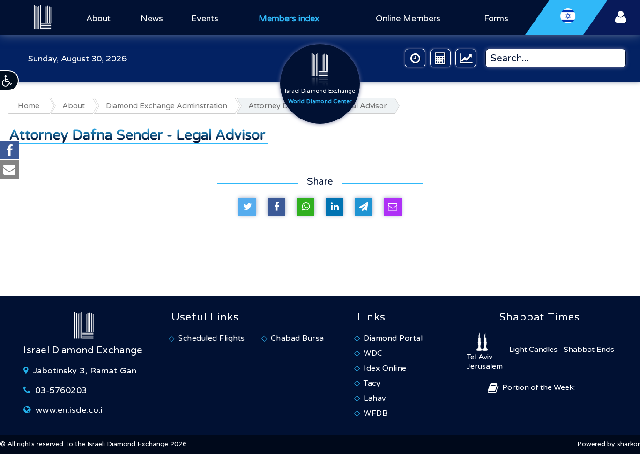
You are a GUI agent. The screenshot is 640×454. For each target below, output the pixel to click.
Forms (496, 18)
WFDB (375, 413)
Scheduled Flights (211, 338)
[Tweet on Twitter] (247, 207)
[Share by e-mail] (393, 207)
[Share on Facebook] (276, 207)
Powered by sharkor (608, 444)
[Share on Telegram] (363, 207)
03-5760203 (61, 390)
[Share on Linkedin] (334, 207)
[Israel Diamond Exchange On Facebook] (9, 150)
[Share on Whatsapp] (305, 207)
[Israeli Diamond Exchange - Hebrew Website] (566, 17)
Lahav (375, 398)
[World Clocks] (415, 58)
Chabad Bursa (297, 338)
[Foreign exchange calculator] (440, 58)
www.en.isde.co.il (70, 410)
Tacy (372, 383)
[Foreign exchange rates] (465, 58)
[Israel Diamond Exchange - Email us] (9, 169)
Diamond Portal (393, 338)
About (98, 18)
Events (204, 18)
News (152, 18)
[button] (9, 80)
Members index (289, 18)
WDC (373, 353)
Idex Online (385, 368)
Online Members (408, 18)
